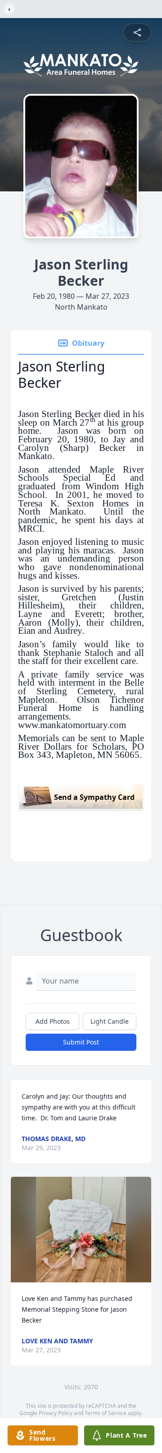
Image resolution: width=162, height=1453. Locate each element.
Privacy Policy (55, 1413)
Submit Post (81, 1042)
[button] (81, 1229)
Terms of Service (105, 1413)
